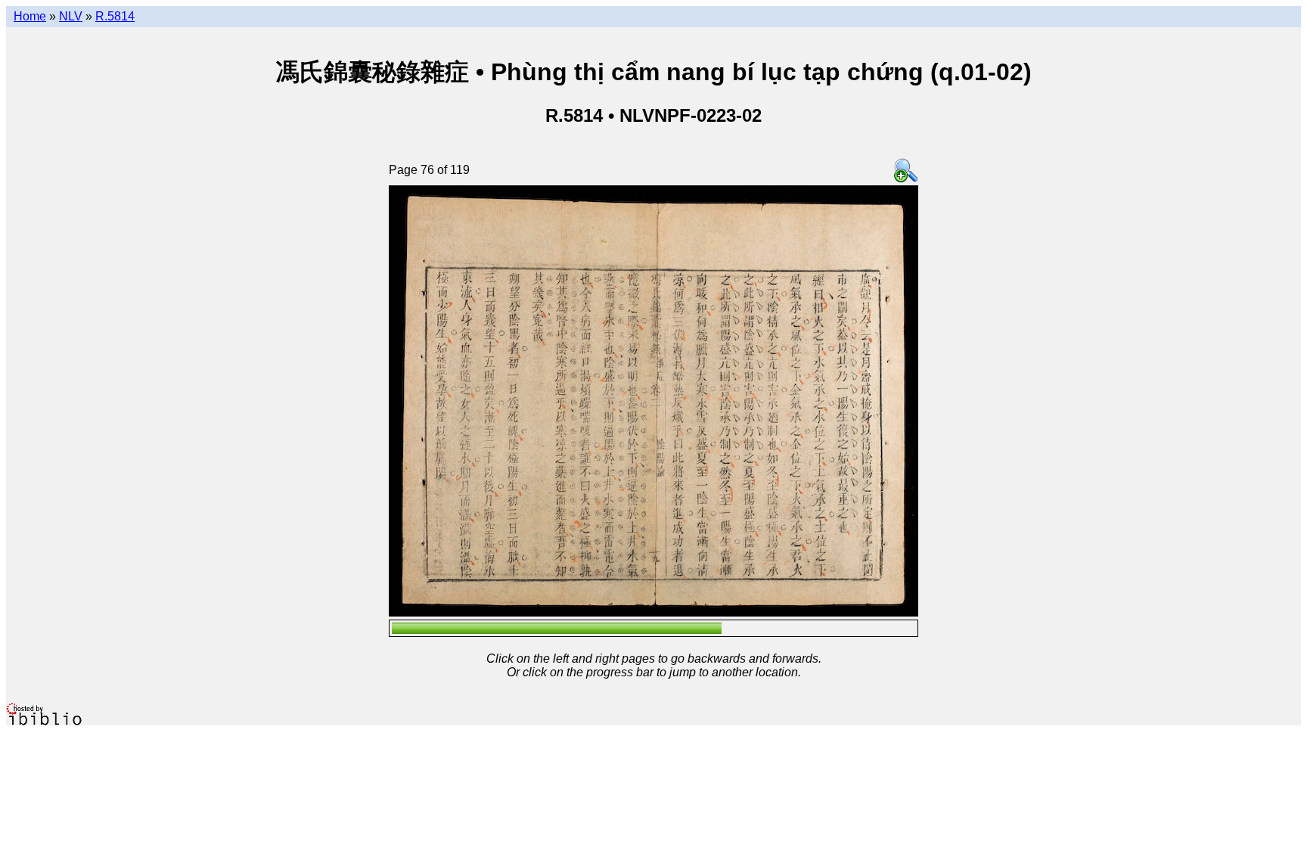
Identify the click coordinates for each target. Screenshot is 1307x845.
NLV (70, 16)
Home (30, 16)
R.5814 (115, 16)
